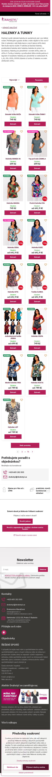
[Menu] (47, 19)
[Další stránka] (32, 452)
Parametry (39, 80)
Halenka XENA (13, 247)
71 (28, 452)
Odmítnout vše (12, 767)
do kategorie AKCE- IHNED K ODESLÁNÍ (17, 6)
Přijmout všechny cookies (35, 767)
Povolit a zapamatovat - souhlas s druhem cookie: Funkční (25, 528)
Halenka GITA (13, 292)
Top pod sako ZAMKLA (37, 159)
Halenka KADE (37, 247)
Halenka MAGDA (13, 203)
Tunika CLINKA (37, 292)
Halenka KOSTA (37, 383)
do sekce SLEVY (42, 6)
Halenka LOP (13, 427)
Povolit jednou (25, 521)
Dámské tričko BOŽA (13, 114)
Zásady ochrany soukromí (26, 761)
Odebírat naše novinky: (25, 563)
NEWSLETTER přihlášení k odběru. (17, 575)
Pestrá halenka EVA (37, 203)
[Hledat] (36, 19)
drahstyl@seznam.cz (14, 612)
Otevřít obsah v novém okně (26, 535)
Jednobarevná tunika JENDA (13, 337)
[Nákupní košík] (41, 19)
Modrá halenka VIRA (13, 383)
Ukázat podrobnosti (26, 772)
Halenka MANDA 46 (13, 159)
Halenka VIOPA (37, 336)
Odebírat (43, 569)
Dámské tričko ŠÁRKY (37, 114)
